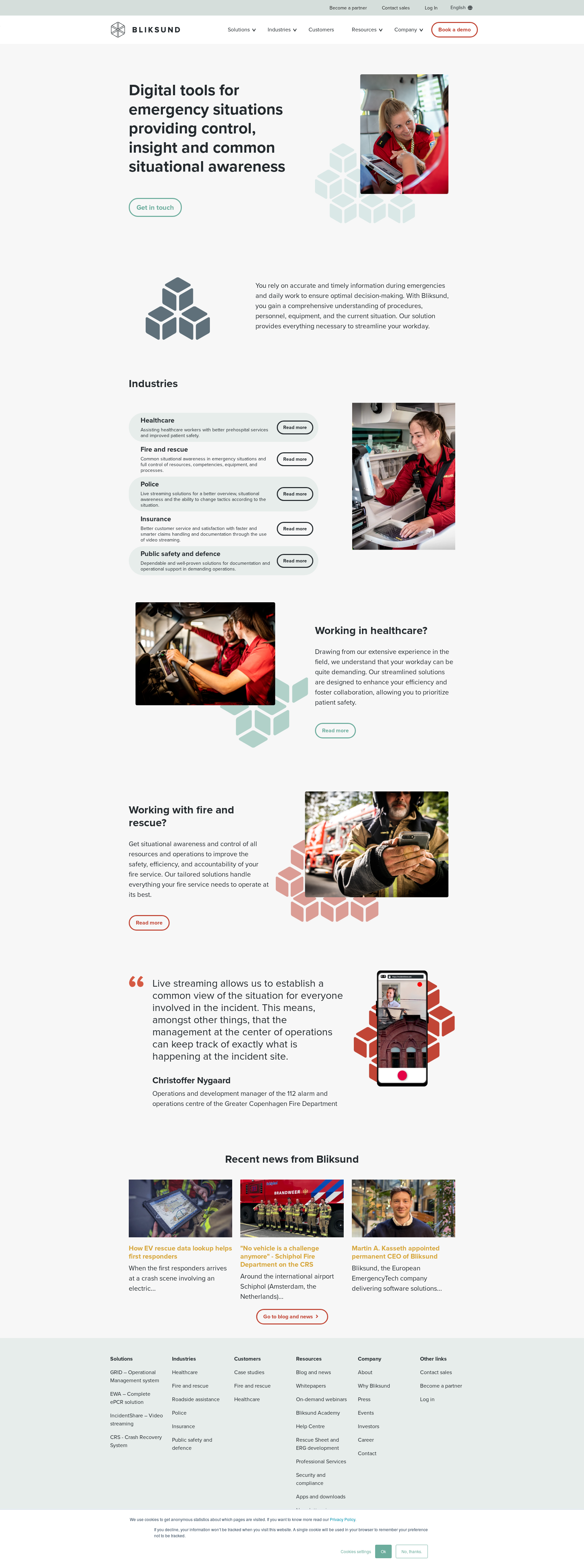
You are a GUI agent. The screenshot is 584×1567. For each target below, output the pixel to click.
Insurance (183, 1426)
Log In (431, 7)
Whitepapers (311, 1386)
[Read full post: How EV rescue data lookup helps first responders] (180, 1208)
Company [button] (405, 29)
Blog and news (313, 1372)
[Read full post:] (292, 1208)
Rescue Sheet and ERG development (317, 1444)
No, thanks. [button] (412, 1551)
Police (179, 1413)
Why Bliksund (374, 1386)
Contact (367, 1453)
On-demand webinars (321, 1399)
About (365, 1372)
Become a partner (348, 7)
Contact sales (396, 7)
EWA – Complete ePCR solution (130, 1398)
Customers (321, 29)
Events (366, 1413)
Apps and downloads (320, 1496)
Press (364, 1399)
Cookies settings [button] (356, 1551)
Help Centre (310, 1426)
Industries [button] (279, 29)
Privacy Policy (342, 1519)
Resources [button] (364, 29)
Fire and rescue (190, 1386)
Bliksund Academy (318, 1413)
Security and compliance (310, 1479)
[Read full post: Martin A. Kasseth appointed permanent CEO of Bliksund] (403, 1208)
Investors (368, 1426)
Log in (427, 1399)
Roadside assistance (196, 1399)
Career (366, 1440)
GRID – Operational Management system (134, 1376)
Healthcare (185, 1372)
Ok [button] (383, 1551)
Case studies (249, 1372)
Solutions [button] (239, 29)
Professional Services (321, 1461)
